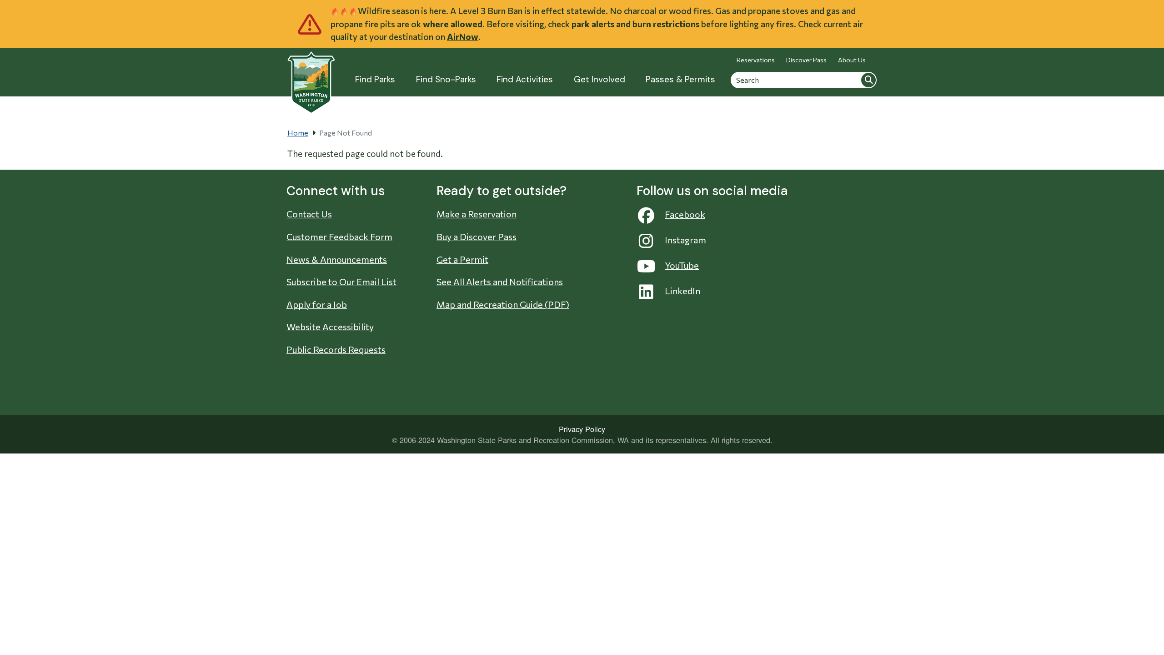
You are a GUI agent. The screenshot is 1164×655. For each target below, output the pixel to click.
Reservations (756, 60)
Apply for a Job (316, 304)
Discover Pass (806, 60)
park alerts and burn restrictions (635, 24)
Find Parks (375, 79)
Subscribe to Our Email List (341, 281)
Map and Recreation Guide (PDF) (502, 304)
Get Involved (599, 79)
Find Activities (525, 79)
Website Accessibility (330, 326)
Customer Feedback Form (339, 236)
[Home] (311, 77)
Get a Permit (462, 259)
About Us (852, 60)
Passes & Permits (680, 79)
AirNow (462, 36)
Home (297, 132)
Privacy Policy (582, 428)
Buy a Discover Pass (476, 236)
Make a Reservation (476, 213)
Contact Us (309, 213)
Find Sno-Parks (446, 79)
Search (868, 79)
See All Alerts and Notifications (499, 281)
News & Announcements (336, 259)
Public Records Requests (336, 349)
